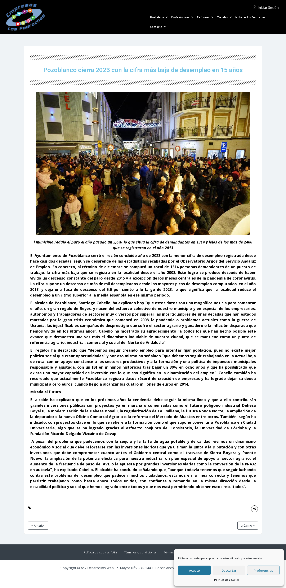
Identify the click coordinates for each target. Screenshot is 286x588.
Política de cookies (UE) (100, 552)
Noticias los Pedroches (250, 17)
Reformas (203, 17)
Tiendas (222, 17)
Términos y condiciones (140, 552)
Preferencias (263, 570)
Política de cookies (227, 580)
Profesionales (180, 17)
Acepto (194, 570)
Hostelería (157, 17)
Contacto (156, 27)
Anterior (39, 525)
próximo (247, 525)
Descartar (229, 570)
